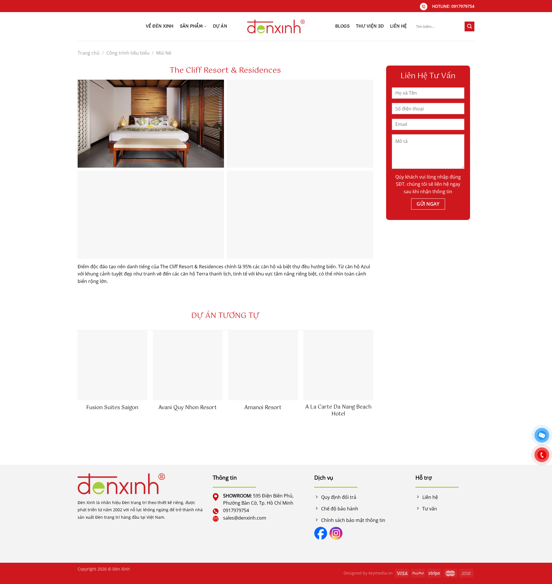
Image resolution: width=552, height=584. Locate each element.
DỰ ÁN (220, 26)
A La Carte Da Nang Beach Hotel (338, 411)
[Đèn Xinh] (276, 26)
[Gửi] (469, 26)
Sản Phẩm (191, 26)
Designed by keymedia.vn (368, 573)
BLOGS (342, 26)
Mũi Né (163, 53)
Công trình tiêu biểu (128, 53)
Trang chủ (88, 53)
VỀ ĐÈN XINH (160, 26)
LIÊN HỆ (398, 26)
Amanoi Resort (262, 408)
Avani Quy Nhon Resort (187, 408)
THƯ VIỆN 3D (370, 26)
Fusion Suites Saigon (112, 408)
